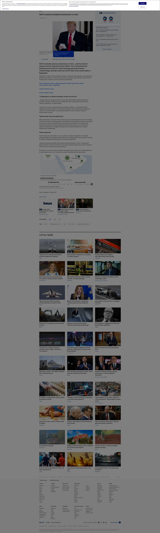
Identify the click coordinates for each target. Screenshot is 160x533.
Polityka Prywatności (5, 8)
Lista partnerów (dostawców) (73, 6)
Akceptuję (142, 3)
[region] (80, 5)
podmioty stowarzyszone (21, 3)
